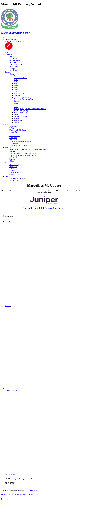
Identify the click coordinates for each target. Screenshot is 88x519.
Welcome (12, 56)
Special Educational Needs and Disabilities (23, 155)
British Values (14, 66)
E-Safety (12, 128)
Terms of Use (14, 180)
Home (7, 53)
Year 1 (16, 80)
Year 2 (16, 82)
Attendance (13, 126)
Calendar (12, 174)
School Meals (14, 134)
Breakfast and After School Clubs (20, 142)
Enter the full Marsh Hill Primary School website (44, 208)
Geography (17, 101)
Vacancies (12, 68)
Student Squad (14, 172)
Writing (16, 122)
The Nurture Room (20, 78)
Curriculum (13, 91)
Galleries (12, 170)
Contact (7, 176)
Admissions (13, 58)
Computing (17, 95)
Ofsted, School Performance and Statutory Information (27, 149)
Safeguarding (13, 157)
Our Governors (14, 60)
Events (11, 169)
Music (16, 107)
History (16, 103)
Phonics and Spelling (21, 111)
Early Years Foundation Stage (24, 99)
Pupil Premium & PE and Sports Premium (23, 153)
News (7, 163)
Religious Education (20, 116)
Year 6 (16, 89)
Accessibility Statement (17, 178)
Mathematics (18, 105)
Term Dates (13, 138)
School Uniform (14, 136)
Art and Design (19, 93)
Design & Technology (21, 97)
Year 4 (16, 85)
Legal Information (31, 490)
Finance (12, 159)
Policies (12, 151)
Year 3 (16, 84)
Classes (11, 74)
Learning (8, 72)
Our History (13, 70)
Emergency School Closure (18, 145)
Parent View (13, 143)
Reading (16, 114)
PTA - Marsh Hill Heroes (18, 130)
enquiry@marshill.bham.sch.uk (14, 487)
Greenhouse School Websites (24, 494)
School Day (13, 132)
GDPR (11, 161)
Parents (7, 124)
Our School (9, 55)
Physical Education (20, 113)
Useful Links (13, 140)
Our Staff (12, 62)
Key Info (8, 147)
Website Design (6, 494)
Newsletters (13, 167)
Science (16, 118)
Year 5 (16, 87)
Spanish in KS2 (19, 120)
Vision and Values (15, 64)
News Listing (14, 165)
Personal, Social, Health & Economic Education (30, 109)
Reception (17, 76)
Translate (21, 41)
